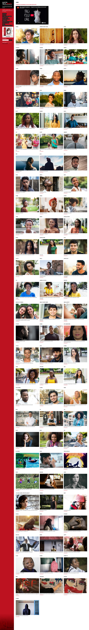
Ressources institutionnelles (7, 21)
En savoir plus (17, 44)
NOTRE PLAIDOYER (5, 17)
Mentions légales (4, 38)
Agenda (4, 24)
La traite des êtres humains (7, 16)
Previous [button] (3, 31)
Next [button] (12, 31)
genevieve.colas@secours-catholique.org (7, 10)
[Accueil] (7, 3)
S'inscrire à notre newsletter (7, 25)
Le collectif (4, 13)
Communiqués (5, 20)
